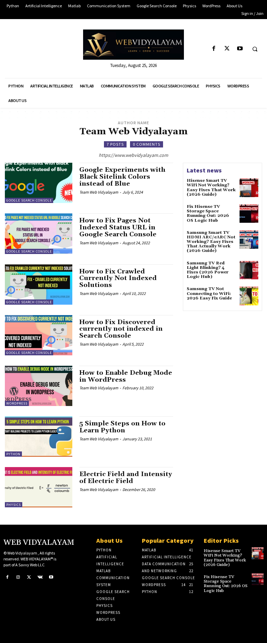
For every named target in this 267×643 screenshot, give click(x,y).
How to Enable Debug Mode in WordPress (125, 376)
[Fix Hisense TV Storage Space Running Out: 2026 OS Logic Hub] (249, 213)
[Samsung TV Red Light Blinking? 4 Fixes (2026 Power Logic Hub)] (249, 270)
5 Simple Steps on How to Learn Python (122, 427)
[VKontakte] (40, 577)
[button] (255, 49)
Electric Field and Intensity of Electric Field (125, 477)
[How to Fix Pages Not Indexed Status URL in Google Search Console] (38, 233)
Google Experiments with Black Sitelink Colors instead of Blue (122, 177)
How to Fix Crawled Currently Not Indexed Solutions (118, 278)
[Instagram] (18, 577)
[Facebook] (214, 48)
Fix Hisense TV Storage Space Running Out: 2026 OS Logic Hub (208, 213)
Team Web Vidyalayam (98, 192)
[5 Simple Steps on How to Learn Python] (38, 436)
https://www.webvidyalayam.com (133, 155)
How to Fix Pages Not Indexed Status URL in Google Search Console (117, 227)
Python (13, 454)
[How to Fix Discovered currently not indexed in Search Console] (38, 335)
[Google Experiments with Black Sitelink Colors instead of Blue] (38, 183)
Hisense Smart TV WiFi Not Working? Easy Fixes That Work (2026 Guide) (211, 187)
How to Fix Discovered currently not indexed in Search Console (121, 329)
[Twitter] (227, 48)
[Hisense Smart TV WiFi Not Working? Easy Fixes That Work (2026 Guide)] (249, 187)
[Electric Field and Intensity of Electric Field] (38, 487)
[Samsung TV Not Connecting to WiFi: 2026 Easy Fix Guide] (249, 296)
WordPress (16, 403)
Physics (13, 504)
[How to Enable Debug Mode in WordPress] (38, 386)
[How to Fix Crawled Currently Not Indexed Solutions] (38, 284)
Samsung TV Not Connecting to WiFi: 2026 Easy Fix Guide (209, 293)
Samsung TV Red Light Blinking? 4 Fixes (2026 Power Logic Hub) (207, 270)
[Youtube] (239, 48)
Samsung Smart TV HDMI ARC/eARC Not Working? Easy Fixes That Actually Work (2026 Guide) (211, 242)
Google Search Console (29, 200)
